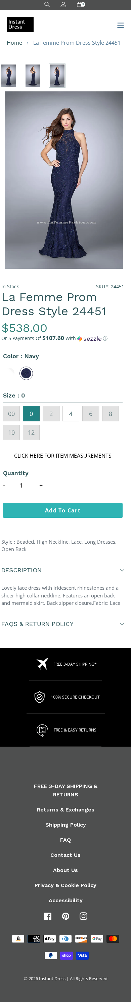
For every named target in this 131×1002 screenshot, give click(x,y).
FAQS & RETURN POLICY (37, 623)
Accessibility (66, 900)
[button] (62, 338)
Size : (14, 395)
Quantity (16, 472)
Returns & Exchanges (65, 809)
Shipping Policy (65, 825)
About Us (65, 870)
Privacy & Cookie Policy (65, 885)
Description (21, 570)
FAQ (65, 840)
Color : (21, 356)
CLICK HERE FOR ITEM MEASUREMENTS (63, 455)
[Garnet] (9, 373)
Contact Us (65, 855)
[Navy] (26, 373)
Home (14, 42)
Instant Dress (52, 978)
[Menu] (118, 24)
